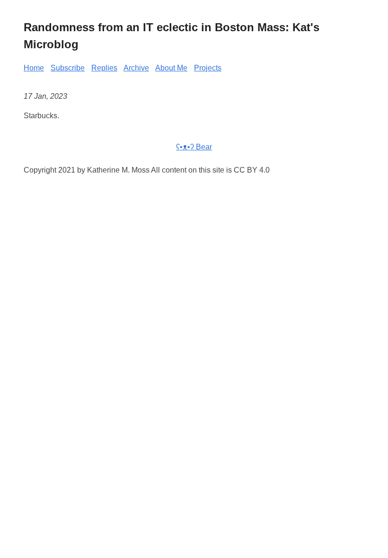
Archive (136, 68)
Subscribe (68, 68)
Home (34, 68)
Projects (207, 68)
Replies (104, 68)
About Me (171, 68)
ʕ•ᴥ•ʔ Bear (194, 147)
